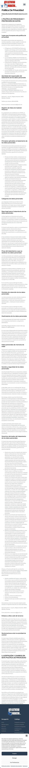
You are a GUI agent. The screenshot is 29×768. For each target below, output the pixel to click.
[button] (2, 6)
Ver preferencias (14, 762)
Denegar (14, 758)
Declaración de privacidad (16, 766)
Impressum (25, 766)
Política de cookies (6, 766)
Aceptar (14, 753)
